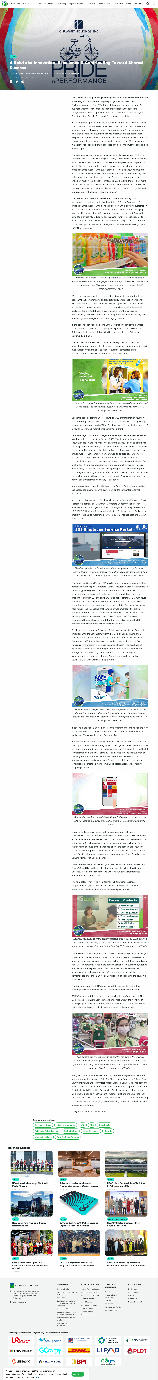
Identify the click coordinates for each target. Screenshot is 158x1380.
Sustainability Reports (89, 1305)
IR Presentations (87, 1312)
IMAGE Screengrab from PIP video (110, 283)
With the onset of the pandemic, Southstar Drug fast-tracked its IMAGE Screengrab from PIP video (110, 715)
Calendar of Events (88, 1315)
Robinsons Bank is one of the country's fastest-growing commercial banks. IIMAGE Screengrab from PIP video (110, 942)
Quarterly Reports (87, 1299)
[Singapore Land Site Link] (50, 1361)
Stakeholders (109, 1304)
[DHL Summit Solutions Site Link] (79, 1350)
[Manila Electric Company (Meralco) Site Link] (21, 1361)
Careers (128, 4)
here (37, 1377)
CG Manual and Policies (113, 1307)
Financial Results (87, 1308)
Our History (61, 1298)
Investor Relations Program (91, 1289)
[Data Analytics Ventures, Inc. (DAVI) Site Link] (21, 1350)
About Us (42, 4)
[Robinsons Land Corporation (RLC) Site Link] (79, 1340)
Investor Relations (105, 4)
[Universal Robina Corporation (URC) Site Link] (21, 1340)
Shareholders (109, 1300)
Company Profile (63, 1289)
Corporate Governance (77, 4)
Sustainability (61, 4)
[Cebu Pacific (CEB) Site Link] (50, 1340)
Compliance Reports (112, 1310)
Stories (51, 4)
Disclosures (92, 4)
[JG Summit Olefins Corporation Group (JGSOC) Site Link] (108, 1340)
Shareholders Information (90, 1295)
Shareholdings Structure (90, 1292)
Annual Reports (86, 1302)
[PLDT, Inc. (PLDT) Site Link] (137, 1350)
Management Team (64, 1309)
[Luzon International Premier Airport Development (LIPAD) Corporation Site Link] (108, 1350)
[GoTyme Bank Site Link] (50, 1350)
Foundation (119, 4)
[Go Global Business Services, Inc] (108, 1361)
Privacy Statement (135, 1302)
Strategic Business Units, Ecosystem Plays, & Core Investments (66, 1303)
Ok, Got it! (77, 1374)
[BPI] (79, 1361)
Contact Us (138, 4)
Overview (108, 1292)
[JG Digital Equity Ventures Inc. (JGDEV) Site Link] (137, 1340)
